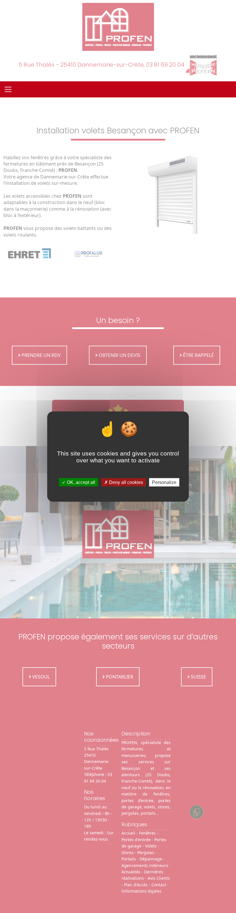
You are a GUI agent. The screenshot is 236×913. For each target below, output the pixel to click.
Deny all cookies (125, 482)
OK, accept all (80, 482)
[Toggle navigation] (8, 89)
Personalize (164, 482)
